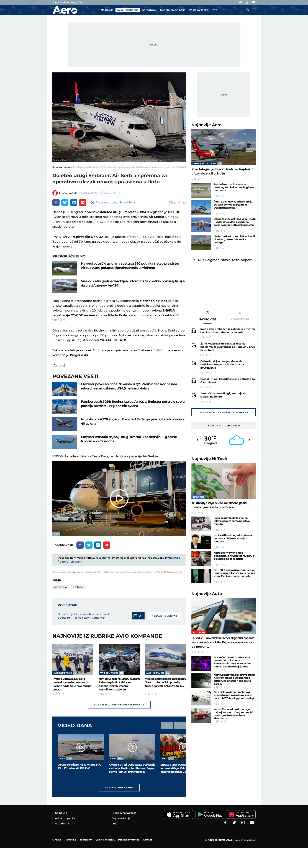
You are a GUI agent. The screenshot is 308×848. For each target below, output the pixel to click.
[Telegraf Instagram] (247, 2)
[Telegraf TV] (253, 2)
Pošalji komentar (164, 615)
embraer (78, 587)
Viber (63, 561)
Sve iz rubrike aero (119, 787)
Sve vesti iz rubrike (119, 704)
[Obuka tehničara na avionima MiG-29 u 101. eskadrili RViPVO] (81, 747)
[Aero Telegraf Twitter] (240, 2)
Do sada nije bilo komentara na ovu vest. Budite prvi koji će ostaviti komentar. (84, 615)
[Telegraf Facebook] (234, 2)
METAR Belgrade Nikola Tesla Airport (222, 260)
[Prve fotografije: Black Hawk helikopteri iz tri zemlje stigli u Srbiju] (223, 147)
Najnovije (206, 124)
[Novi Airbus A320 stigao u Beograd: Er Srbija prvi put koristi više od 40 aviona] (64, 424)
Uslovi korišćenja (173, 572)
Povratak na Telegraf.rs (68, 2)
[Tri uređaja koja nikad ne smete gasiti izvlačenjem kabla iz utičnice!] (223, 481)
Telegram (75, 561)
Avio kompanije (62, 167)
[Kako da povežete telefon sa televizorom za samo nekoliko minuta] (201, 524)
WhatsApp (173, 557)
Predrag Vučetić (68, 193)
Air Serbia (60, 587)
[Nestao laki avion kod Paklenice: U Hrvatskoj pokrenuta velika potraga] (201, 242)
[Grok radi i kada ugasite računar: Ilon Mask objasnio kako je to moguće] (201, 541)
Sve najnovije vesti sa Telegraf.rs (223, 412)
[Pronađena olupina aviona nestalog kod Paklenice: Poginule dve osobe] (201, 190)
